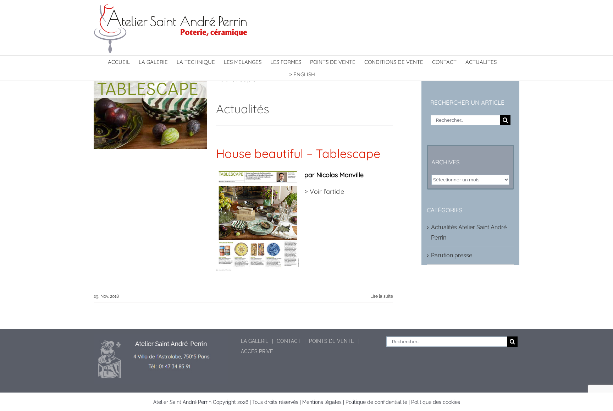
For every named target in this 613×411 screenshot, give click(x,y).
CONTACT (289, 341)
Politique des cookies (435, 402)
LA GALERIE (255, 341)
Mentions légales (322, 402)
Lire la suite (381, 296)
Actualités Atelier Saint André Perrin (469, 232)
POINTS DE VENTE (331, 341)
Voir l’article (327, 191)
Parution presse (451, 255)
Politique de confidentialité (376, 402)
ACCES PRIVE (257, 351)
